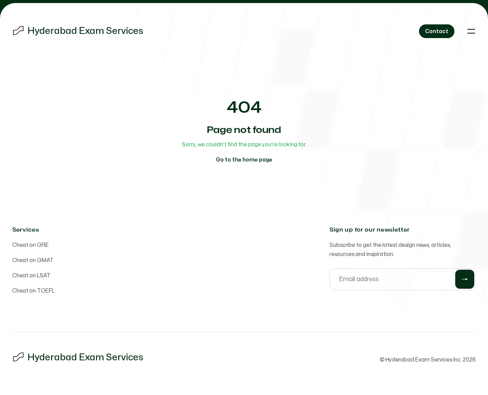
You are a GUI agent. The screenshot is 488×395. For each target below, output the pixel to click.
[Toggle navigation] (471, 31)
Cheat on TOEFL (33, 290)
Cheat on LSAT (31, 275)
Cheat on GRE (30, 245)
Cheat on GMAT (32, 260)
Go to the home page (244, 159)
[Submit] (464, 279)
